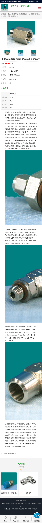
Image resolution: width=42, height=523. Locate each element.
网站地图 (35, 509)
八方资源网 (15, 509)
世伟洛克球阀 (31, 493)
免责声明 (21, 509)
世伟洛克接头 (23, 14)
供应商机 (15, 14)
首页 (9, 14)
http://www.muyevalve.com (8, 453)
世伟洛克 (10, 493)
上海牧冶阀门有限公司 (29, 503)
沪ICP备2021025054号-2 (18, 503)
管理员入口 (28, 509)
